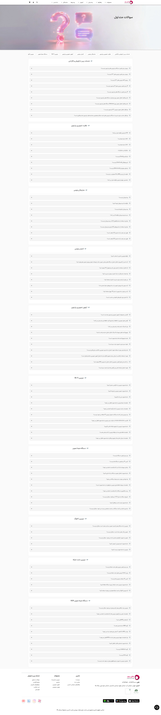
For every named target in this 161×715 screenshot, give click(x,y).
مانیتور (58, 682)
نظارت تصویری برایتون (105, 54)
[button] (37, 2)
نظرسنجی (37, 689)
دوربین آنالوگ (30, 54)
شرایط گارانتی (36, 682)
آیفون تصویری (56, 684)
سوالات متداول (36, 680)
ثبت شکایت (37, 687)
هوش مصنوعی (56, 687)
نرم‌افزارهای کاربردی (35, 684)
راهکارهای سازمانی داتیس (73, 684)
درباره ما (78, 680)
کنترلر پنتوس (80, 54)
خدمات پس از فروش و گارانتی (122, 54)
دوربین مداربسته (56, 680)
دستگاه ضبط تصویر (42, 54)
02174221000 (132, 682)
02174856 (125, 682)
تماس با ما (77, 682)
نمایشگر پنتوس (92, 54)
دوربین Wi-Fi (55, 54)
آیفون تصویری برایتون (67, 54)
